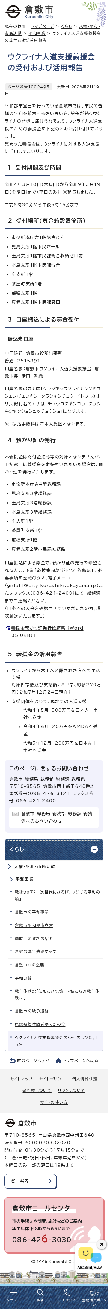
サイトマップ (21, 1079)
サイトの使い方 (54, 1102)
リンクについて (71, 1090)
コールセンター (67, 1300)
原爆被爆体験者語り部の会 (40, 1024)
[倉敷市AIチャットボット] (90, 1258)
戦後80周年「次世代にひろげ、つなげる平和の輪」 (57, 895)
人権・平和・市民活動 (35, 867)
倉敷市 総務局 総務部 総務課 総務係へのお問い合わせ (57, 817)
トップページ (43, 26)
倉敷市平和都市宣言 (34, 925)
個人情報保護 (85, 1079)
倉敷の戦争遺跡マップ (35, 952)
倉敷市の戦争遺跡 (32, 1011)
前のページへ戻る (33, 1061)
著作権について (36, 1090)
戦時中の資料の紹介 (34, 939)
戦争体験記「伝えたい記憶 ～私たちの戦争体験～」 (57, 994)
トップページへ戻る (80, 1061)
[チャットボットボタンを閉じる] (101, 1244)
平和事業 (37, 33)
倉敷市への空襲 (29, 965)
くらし (66, 26)
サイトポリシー (52, 1079)
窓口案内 (20, 1181)
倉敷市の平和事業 (32, 912)
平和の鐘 (23, 978)
